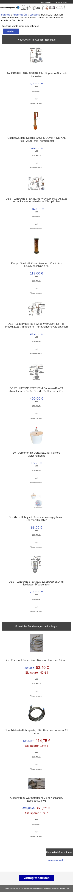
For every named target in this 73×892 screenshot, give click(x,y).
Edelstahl (34, 15)
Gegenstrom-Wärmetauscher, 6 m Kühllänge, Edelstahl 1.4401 (36, 799)
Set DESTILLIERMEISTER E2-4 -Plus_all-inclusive (36, 75)
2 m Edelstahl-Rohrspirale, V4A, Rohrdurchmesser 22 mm (36, 732)
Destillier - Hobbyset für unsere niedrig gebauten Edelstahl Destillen (36, 518)
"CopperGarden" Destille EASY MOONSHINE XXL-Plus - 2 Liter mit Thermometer (36, 139)
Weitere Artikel (55, 860)
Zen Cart (65, 888)
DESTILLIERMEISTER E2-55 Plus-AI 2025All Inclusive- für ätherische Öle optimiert (36, 200)
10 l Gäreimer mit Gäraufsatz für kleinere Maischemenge (36, 454)
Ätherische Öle (20, 15)
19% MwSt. (36, 91)
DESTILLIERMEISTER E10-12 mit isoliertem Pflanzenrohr (36, 583)
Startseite (46, 2)
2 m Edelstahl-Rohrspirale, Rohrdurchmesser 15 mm (36, 660)
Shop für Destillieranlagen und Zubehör (35, 888)
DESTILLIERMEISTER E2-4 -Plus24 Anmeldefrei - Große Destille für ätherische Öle (36, 390)
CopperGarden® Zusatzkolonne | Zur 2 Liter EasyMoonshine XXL (36, 264)
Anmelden (61, 2)
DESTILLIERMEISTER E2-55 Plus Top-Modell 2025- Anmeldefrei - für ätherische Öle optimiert (36, 325)
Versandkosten (36, 103)
